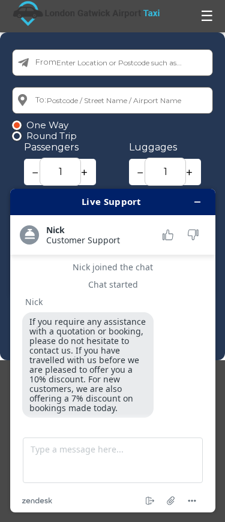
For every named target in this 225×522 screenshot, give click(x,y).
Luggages (153, 147)
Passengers (51, 147)
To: (40, 99)
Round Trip (51, 136)
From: (46, 62)
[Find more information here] (113, 350)
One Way (47, 125)
